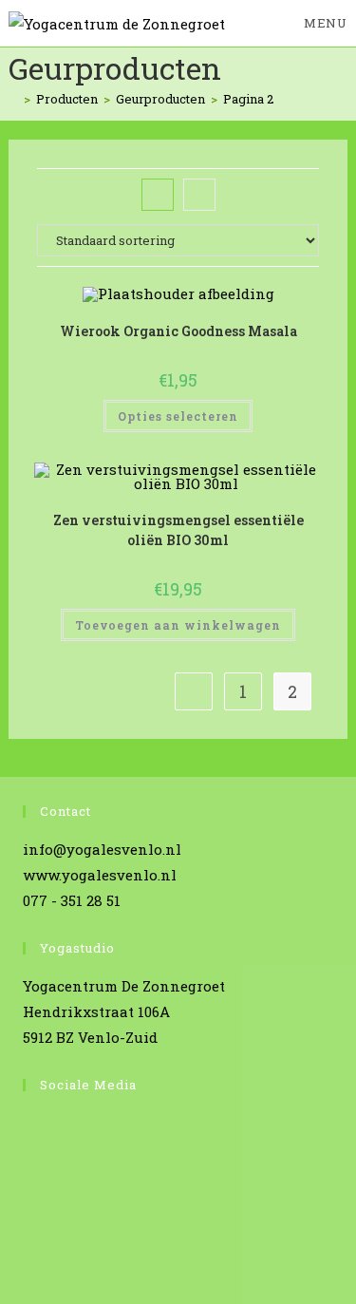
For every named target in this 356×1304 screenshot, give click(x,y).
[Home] (13, 98)
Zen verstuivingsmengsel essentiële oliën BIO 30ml (178, 530)
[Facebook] (28, 1128)
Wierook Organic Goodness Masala (178, 331)
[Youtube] (28, 1200)
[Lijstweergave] (199, 195)
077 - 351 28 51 (72, 900)
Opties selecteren (178, 416)
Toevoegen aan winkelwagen (178, 625)
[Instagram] (28, 1164)
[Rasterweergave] (157, 195)
